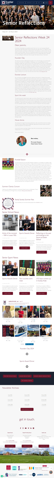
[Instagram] (23, 428)
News (44, 439)
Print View (38, 449)
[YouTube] (25, 428)
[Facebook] (20, 428)
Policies (24, 459)
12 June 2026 (10, 399)
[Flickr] (33, 428)
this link (37, 202)
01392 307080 (11, 440)
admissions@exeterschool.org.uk (11, 442)
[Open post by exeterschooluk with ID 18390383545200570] (21, 331)
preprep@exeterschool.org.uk (28, 442)
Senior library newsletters (42, 376)
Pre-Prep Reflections (10, 376)
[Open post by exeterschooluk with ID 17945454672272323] (46, 331)
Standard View (43, 449)
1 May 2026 (44, 404)
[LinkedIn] (31, 428)
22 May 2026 (43, 399)
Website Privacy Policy (30, 459)
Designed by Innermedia (47, 459)
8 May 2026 (27, 404)
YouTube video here (32, 92)
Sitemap (20, 459)
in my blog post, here (43, 71)
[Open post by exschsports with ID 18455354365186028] (8, 331)
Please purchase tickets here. (27, 190)
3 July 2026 (10, 395)
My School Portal (27, 380)
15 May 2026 (10, 404)
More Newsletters (27, 409)
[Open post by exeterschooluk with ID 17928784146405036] (21, 312)
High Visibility (49, 449)
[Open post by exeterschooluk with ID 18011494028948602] (33, 331)
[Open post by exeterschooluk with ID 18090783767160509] (33, 312)
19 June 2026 (43, 395)
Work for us (44, 435)
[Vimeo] (28, 428)
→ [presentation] (50, 224)
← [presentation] (3, 224)
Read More (42, 252)
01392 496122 (28, 440)
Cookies (27, 461)
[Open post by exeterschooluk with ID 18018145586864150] (8, 312)
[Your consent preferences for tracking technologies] (4, 476)
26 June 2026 (27, 395)
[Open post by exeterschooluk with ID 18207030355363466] (46, 312)
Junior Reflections (25, 376)
